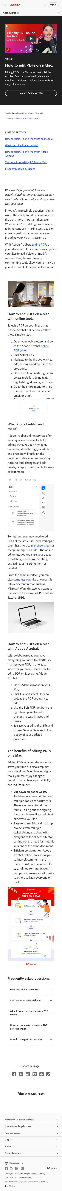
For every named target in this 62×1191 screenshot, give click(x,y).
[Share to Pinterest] (35, 1074)
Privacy (42, 1174)
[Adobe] (15, 4)
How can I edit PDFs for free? (25, 989)
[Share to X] (21, 1074)
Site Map (43, 1182)
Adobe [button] (8, 1146)
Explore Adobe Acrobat (31, 92)
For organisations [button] (12, 1133)
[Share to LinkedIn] (28, 1074)
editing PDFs (39, 244)
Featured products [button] (13, 1153)
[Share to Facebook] (14, 1074)
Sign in (53, 4)
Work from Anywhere (32, 118)
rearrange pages (41, 545)
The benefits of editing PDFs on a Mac (26, 162)
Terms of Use (9, 1178)
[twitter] (16, 1168)
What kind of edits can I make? (21, 145)
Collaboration (19, 118)
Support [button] (8, 1139)
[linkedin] (22, 1168)
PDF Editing (9, 118)
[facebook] (6, 1168)
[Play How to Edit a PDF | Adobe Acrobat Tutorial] (31, 38)
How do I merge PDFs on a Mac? (26, 1039)
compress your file (24, 579)
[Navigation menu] (4, 4)
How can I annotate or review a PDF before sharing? (28, 1027)
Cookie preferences (24, 1178)
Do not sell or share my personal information (21, 1182)
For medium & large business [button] (18, 1126)
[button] (44, 4)
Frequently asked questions (20, 168)
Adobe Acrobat (11, 12)
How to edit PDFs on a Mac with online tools (29, 139)
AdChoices (11, 1186)
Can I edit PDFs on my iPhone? (26, 1000)
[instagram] (11, 1168)
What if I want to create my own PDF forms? (29, 1013)
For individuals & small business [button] (19, 1119)
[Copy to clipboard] (48, 1074)
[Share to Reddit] (41, 1074)
